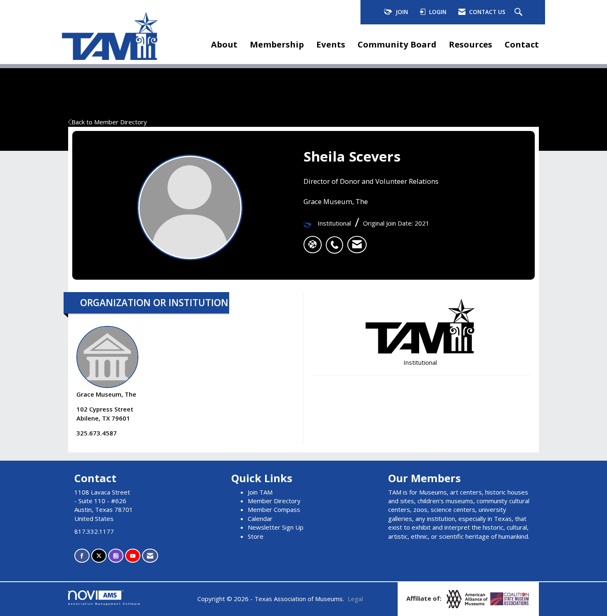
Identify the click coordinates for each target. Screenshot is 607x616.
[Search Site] (519, 12)
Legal (355, 599)
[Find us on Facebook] (82, 556)
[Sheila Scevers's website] (313, 244)
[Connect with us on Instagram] (115, 556)
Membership (277, 44)
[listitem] (336, 240)
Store (255, 536)
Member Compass (274, 509)
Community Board (397, 44)
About (224, 44)
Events (330, 44)
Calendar (260, 518)
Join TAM (260, 492)
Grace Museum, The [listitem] (106, 394)
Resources (470, 44)
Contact (522, 44)
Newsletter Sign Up (276, 527)
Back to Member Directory (109, 122)
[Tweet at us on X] (99, 556)
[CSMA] (510, 598)
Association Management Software (104, 603)
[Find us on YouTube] (132, 556)
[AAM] (467, 598)
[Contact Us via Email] (150, 556)
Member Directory (274, 501)
